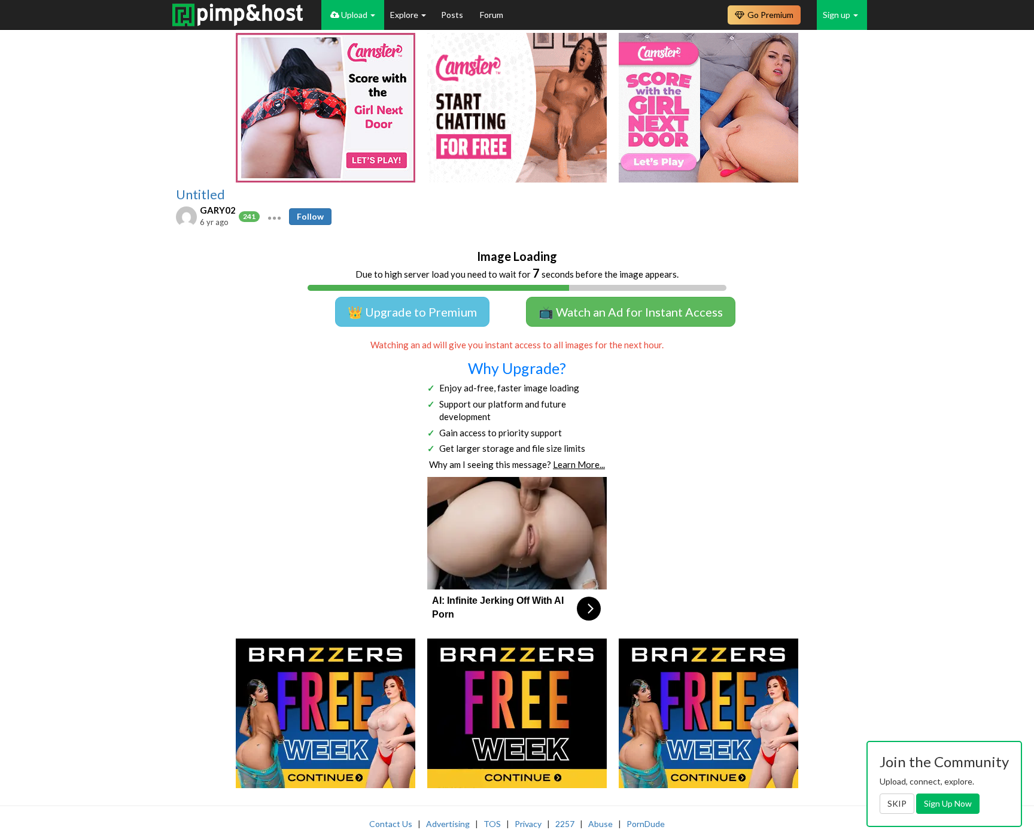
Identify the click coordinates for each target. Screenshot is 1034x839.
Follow (310, 216)
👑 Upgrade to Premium (412, 312)
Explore (405, 15)
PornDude (646, 824)
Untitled (200, 194)
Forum (491, 15)
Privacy (528, 824)
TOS (492, 824)
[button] (274, 216)
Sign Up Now (948, 803)
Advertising (448, 824)
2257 (564, 824)
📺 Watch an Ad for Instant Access (631, 312)
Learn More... (579, 464)
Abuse (600, 824)
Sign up (837, 15)
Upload (354, 15)
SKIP (897, 803)
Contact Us (390, 824)
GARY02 (218, 210)
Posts (453, 15)
